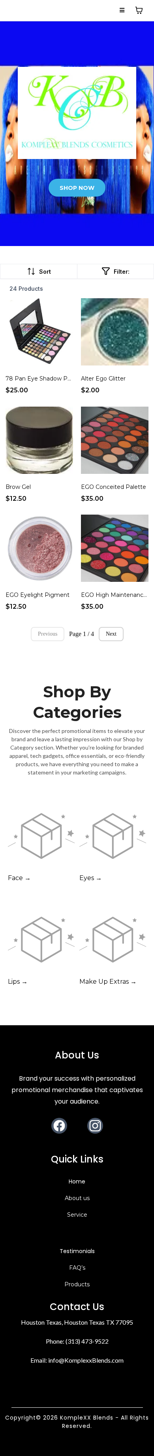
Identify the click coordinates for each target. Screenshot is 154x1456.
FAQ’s (77, 1267)
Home (77, 1181)
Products (77, 1284)
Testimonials (77, 1251)
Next (111, 634)
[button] (123, 10)
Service (77, 1214)
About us (77, 1198)
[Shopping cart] (139, 10)
